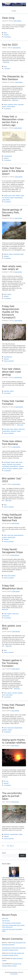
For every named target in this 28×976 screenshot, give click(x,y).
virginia (12, 391)
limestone (9, 464)
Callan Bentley (6, 948)
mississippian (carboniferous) (10, 466)
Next (12, 845)
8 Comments (7, 36)
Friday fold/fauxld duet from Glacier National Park (12, 517)
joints (5, 692)
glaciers (6, 254)
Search (4, 853)
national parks (11, 537)
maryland (6, 391)
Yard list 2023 (10, 44)
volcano (20, 468)
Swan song (8, 17)
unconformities (14, 834)
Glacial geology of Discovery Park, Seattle (12, 212)
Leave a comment (9, 361)
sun (7, 781)
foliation (18, 195)
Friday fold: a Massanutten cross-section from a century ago (13, 120)
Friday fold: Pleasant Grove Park (13, 706)
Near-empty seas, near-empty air (12, 267)
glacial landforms (18, 535)
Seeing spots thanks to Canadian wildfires (14, 741)
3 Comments (7, 108)
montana (21, 466)
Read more (6, 62)
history (15, 104)
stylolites (20, 692)
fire (5, 781)
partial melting (6, 199)
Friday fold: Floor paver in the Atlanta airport (13, 171)
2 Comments (7, 201)
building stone (8, 195)
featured (6, 34)
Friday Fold (21, 429)
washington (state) (18, 254)
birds (5, 66)
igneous (4, 464)
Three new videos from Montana (12, 442)
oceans (11, 254)
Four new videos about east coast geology (11, 371)
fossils (20, 462)
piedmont (13, 431)
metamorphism (18, 197)
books (5, 104)
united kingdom (11, 106)
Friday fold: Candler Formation (13, 402)
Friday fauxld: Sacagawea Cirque (12, 551)
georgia (7, 197)
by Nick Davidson (12, 78)
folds (13, 195)
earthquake (7, 462)
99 (8, 845)
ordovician (21, 104)
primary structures (7, 468)
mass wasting (17, 464)
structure (14, 692)
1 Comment (7, 68)
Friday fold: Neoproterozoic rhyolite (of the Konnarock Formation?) (10, 312)
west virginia (9, 695)
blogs (5, 32)
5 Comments (7, 298)
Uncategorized (8, 156)
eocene (13, 462)
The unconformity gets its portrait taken (12, 796)
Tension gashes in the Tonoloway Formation (12, 663)
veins (3, 695)
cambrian (10, 104)
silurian (4, 106)
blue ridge (6, 429)
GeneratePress (14, 973)
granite (12, 197)
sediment (15, 468)
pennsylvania (5, 615)
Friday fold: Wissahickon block (12, 587)
